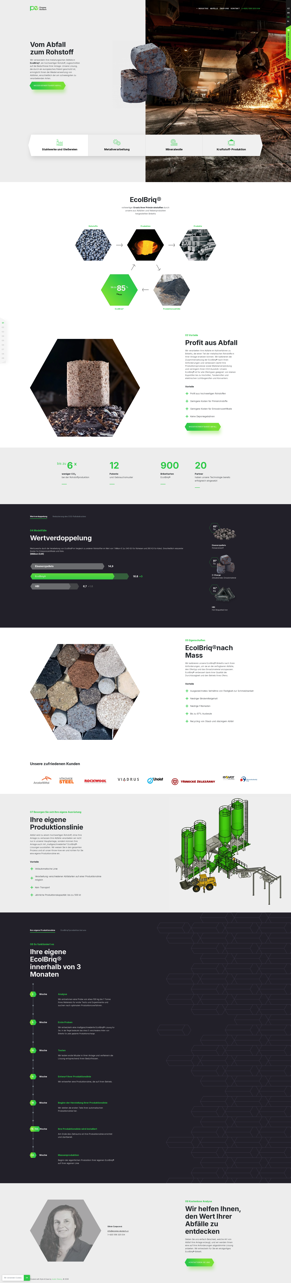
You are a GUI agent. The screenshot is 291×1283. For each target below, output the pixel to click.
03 (3, 332)
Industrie (203, 8)
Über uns (224, 8)
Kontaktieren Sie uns (199, 1262)
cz (288, 8)
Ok (27, 1278)
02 (3, 327)
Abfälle (214, 8)
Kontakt (235, 8)
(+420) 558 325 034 (251, 8)
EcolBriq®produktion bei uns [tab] (73, 930)
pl (288, 21)
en (288, 13)
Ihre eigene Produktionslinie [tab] (42, 930)
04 (3, 336)
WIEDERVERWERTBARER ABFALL (203, 427)
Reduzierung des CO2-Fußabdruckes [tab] (69, 516)
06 (3, 345)
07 (3, 349)
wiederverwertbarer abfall (48, 85)
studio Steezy (57, 1279)
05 (3, 340)
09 (3, 358)
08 (3, 354)
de (288, 17)
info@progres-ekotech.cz (118, 1231)
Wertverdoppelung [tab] (38, 516)
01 (3, 323)
